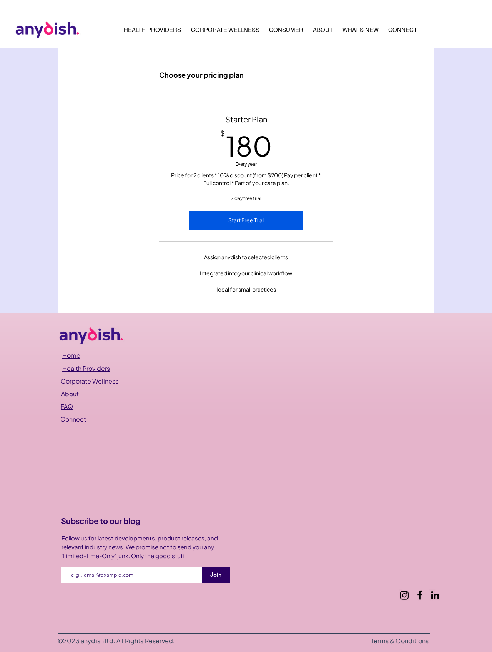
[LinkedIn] (435, 595)
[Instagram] (404, 595)
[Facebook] (420, 595)
